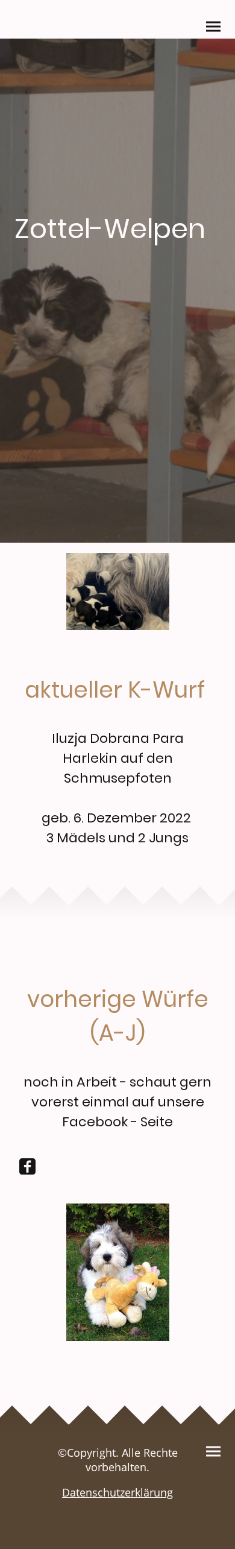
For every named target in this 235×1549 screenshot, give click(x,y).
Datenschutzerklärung (117, 1492)
